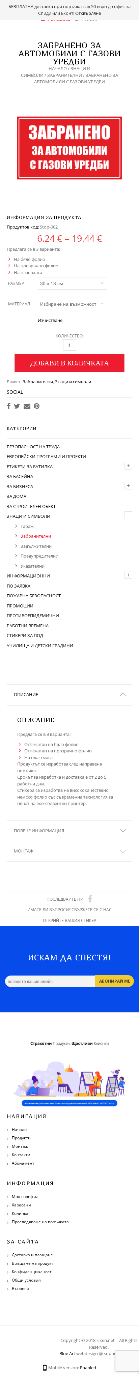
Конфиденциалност (32, 1272)
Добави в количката (69, 362)
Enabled (88, 1368)
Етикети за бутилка (30, 466)
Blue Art (67, 1353)
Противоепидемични (33, 615)
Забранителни (64, 75)
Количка (20, 1213)
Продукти (21, 1138)
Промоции (20, 606)
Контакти (21, 1155)
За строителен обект (31, 506)
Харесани (21, 1205)
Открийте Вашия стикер (69, 920)
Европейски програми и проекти (46, 456)
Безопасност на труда (33, 447)
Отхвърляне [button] (88, 13)
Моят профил (25, 1196)
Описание (26, 694)
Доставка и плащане (32, 1255)
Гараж (27, 526)
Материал (19, 304)
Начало (58, 68)
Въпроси (20, 1288)
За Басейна (20, 476)
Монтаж (23, 851)
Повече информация (39, 831)
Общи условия (26, 1280)
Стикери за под (25, 635)
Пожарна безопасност (34, 596)
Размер (16, 283)
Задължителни (36, 546)
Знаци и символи (73, 382)
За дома (16, 496)
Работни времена (28, 626)
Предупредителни (39, 556)
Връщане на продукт (32, 1263)
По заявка (18, 586)
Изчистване (50, 320)
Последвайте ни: (65, 899)
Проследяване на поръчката (40, 1222)
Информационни (28, 576)
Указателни (33, 566)
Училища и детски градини (40, 645)
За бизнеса (20, 486)
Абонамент (23, 1163)
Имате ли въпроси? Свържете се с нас (69, 910)
